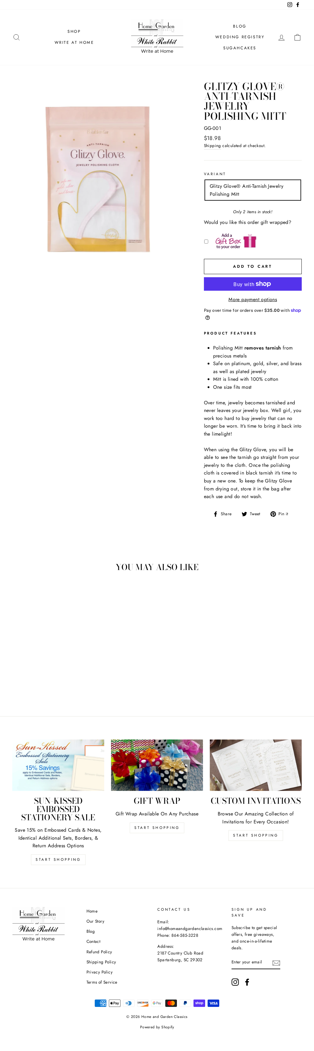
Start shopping (255, 835)
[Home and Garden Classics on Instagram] (235, 982)
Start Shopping (58, 859)
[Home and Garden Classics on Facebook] (247, 982)
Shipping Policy (101, 962)
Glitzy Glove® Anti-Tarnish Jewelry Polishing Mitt (247, 190)
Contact (93, 941)
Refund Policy (99, 952)
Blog (239, 26)
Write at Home (74, 42)
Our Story (95, 921)
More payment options (252, 299)
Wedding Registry (240, 37)
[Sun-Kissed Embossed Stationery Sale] (58, 765)
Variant (215, 174)
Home (92, 911)
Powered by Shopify (157, 1027)
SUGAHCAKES (239, 48)
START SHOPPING (156, 827)
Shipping (212, 145)
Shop (74, 31)
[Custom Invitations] (256, 765)
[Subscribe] (276, 962)
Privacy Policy (99, 972)
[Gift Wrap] (157, 765)
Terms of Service (101, 982)
